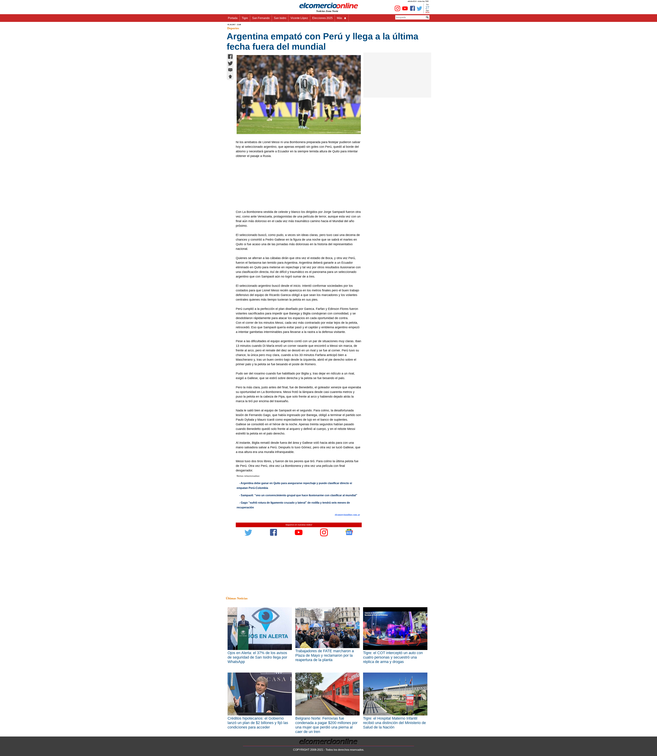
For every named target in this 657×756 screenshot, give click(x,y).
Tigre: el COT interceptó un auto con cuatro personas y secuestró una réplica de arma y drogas (393, 657)
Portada (232, 18)
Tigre (245, 18)
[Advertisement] (297, 184)
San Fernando (261, 18)
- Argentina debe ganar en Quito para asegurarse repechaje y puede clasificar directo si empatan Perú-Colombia (294, 485)
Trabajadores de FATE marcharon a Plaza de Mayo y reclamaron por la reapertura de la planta (324, 655)
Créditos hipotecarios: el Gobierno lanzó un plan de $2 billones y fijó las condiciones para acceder (258, 722)
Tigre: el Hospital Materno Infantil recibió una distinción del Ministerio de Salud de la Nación (394, 722)
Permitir (355, 19)
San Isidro (280, 18)
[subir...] (230, 77)
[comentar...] (230, 70)
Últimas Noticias (237, 598)
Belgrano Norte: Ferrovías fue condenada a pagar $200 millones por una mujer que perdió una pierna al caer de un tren (326, 725)
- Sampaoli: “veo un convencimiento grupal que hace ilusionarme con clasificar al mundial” (298, 495)
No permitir (338, 19)
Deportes (233, 28)
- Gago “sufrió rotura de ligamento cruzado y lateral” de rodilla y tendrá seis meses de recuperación (293, 505)
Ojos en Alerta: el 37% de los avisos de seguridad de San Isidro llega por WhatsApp (257, 657)
